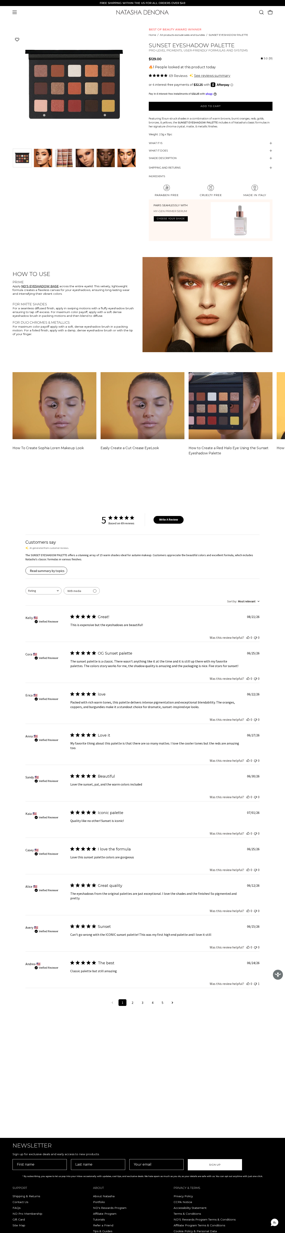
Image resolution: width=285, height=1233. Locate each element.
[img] (266, 58)
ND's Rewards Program (109, 1207)
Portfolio (99, 1202)
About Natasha (104, 1196)
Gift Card (19, 1219)
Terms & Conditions (187, 1213)
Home (152, 34)
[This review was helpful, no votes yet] (248, 637)
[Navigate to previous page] (112, 1002)
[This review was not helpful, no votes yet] (255, 637)
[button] (261, 12)
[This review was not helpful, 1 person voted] (255, 984)
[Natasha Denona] (142, 12)
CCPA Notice (183, 1202)
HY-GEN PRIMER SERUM (170, 211)
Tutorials (99, 1219)
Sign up (215, 1164)
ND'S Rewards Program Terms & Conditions (205, 1219)
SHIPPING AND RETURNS (165, 167)
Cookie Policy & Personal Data (195, 1231)
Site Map (19, 1225)
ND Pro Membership (27, 1213)
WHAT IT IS (156, 143)
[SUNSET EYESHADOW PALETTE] (22, 158)
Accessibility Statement (190, 1207)
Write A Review (168, 519)
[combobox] (43, 590)
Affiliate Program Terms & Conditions (199, 1225)
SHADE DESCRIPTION (163, 158)
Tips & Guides (102, 1231)
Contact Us (20, 1202)
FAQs (16, 1207)
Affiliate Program (104, 1213)
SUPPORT (20, 1188)
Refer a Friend (103, 1225)
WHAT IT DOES (158, 150)
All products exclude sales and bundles (182, 34)
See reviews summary (212, 76)
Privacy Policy (183, 1196)
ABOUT (98, 1188)
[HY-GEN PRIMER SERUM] (240, 220)
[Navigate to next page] (173, 1002)
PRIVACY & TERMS (187, 1188)
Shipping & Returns (26, 1196)
